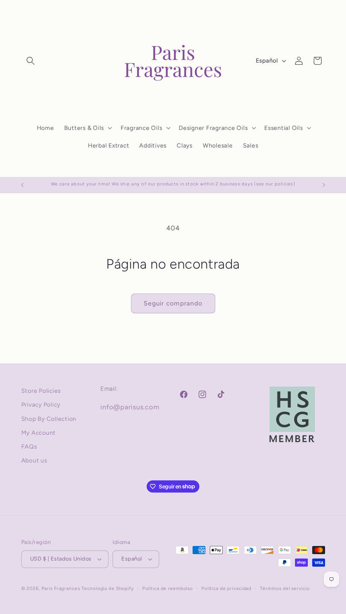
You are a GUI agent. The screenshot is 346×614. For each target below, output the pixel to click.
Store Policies (41, 390)
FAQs (29, 446)
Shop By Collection (49, 418)
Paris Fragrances (61, 588)
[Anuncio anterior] (22, 185)
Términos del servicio (285, 588)
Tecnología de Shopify (107, 588)
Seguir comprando (173, 303)
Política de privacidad (226, 588)
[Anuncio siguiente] (323, 185)
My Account (38, 432)
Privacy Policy (41, 404)
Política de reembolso (167, 588)
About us (34, 460)
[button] (30, 60)
